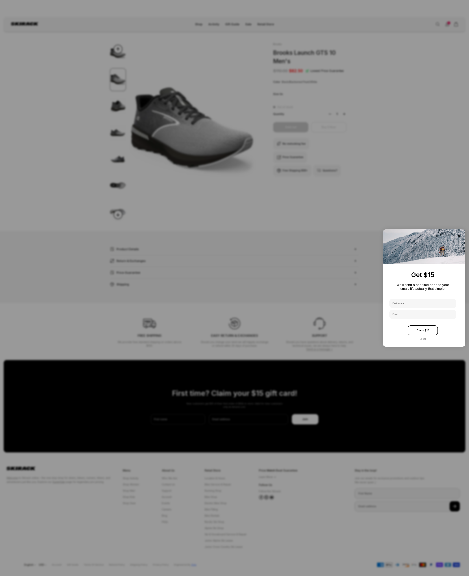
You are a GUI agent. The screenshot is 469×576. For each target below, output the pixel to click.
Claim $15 (422, 330)
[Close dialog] (459, 236)
